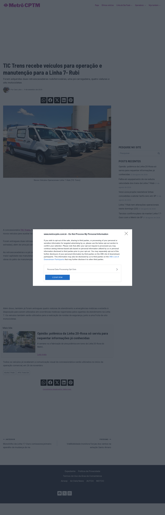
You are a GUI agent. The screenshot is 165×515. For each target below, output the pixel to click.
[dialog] (82, 257)
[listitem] (82, 269)
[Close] (127, 234)
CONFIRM (57, 277)
